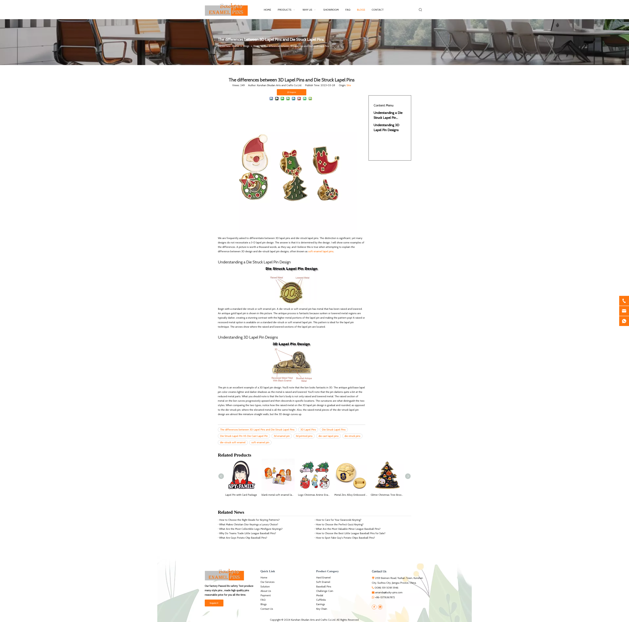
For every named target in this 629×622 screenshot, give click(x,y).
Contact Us (266, 608)
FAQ (263, 599)
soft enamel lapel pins (321, 251)
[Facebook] (374, 607)
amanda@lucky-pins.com (388, 592)
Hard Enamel (323, 577)
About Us (265, 591)
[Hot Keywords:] (420, 10)
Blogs (263, 604)
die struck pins (352, 436)
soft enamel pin (260, 442)
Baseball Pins (323, 586)
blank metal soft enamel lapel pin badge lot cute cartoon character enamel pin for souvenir (278, 494)
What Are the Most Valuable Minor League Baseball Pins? (348, 528)
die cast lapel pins (328, 436)
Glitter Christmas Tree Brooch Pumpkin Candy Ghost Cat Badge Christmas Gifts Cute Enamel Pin (387, 494)
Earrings (320, 604)
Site (349, 85)
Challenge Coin (324, 591)
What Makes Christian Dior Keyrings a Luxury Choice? (248, 524)
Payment (265, 595)
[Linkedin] (380, 607)
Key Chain (321, 608)
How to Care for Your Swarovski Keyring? (338, 519)
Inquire (213, 603)
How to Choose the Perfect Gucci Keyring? (339, 524)
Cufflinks (321, 599)
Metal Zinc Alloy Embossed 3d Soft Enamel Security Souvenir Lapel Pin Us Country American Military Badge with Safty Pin (350, 494)
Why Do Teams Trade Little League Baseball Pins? (247, 533)
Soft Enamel (323, 582)
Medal (319, 595)
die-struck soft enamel (233, 442)
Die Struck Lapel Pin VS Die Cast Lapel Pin (244, 436)
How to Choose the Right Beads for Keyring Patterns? (249, 519)
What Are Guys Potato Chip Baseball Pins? (243, 537)
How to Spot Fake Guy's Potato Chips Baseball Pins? (345, 537)
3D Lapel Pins (308, 429)
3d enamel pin (282, 436)
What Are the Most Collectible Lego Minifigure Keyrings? (251, 528)
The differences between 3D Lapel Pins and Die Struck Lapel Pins (257, 429)
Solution (265, 586)
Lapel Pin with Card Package (241, 494)
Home (263, 577)
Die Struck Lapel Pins (334, 429)
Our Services (267, 582)
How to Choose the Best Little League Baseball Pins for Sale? (350, 533)
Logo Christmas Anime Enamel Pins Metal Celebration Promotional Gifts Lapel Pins (314, 494)
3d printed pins (304, 436)
